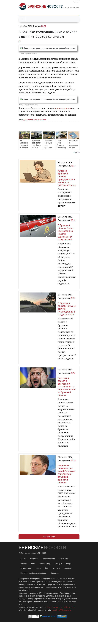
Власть (23, 559)
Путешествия (25, 568)
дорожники (28, 120)
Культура (58, 563)
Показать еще (49, 537)
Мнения (23, 563)
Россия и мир (44, 563)
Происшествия (49, 559)
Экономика (63, 559)
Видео (38, 568)
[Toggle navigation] (22, 19)
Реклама (67, 568)
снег (44, 120)
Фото (47, 568)
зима (40, 120)
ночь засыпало (62, 108)
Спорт (68, 563)
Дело (33, 563)
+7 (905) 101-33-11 (67, 607)
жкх (35, 120)
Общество (34, 559)
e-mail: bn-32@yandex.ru (61, 610)
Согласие (55, 573)
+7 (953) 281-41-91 (53, 607)
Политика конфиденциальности (33, 573)
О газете (56, 568)
